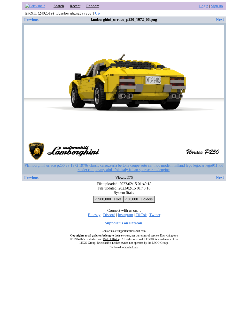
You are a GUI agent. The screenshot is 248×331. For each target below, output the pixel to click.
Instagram (125, 215)
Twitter (154, 215)
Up (97, 13)
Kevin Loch (131, 247)
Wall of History (111, 239)
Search (59, 6)
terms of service (149, 235)
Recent (75, 6)
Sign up (217, 6)
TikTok (141, 215)
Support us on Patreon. (124, 223)
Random (92, 6)
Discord (109, 215)
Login (203, 6)
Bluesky (94, 215)
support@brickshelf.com (131, 231)
